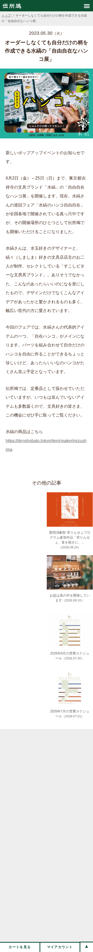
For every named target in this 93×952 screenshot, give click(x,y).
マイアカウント (60, 947)
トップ (6, 15)
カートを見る (20, 947)
